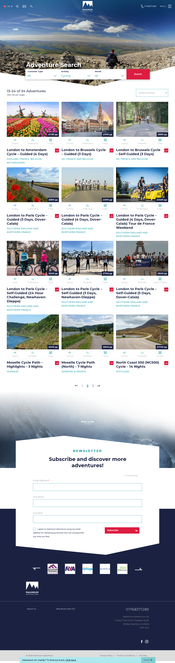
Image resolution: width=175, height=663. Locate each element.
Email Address (41, 481)
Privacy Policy (106, 655)
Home (28, 57)
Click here (70, 660)
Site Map (143, 655)
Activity (65, 71)
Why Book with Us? (65, 609)
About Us (31, 609)
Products (36, 57)
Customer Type (35, 71)
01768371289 (137, 609)
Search (138, 74)
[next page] (98, 385)
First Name (38, 497)
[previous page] (76, 386)
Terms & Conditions (126, 655)
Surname (38, 513)
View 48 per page (16, 95)
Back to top (87, 422)
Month (98, 71)
